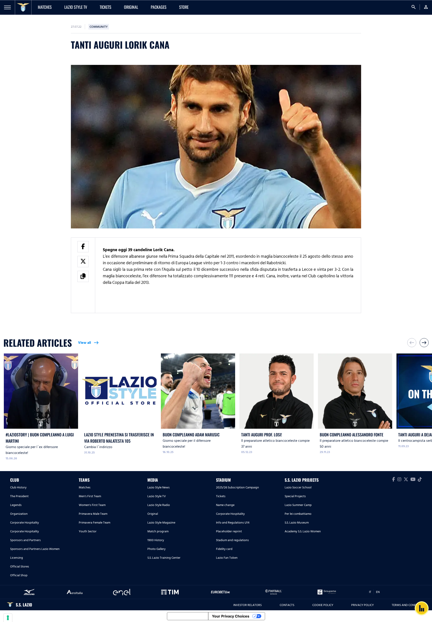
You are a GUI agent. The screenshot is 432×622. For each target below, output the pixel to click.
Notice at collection (188, 616)
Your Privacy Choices (230, 616)
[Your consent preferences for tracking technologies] (8, 617)
